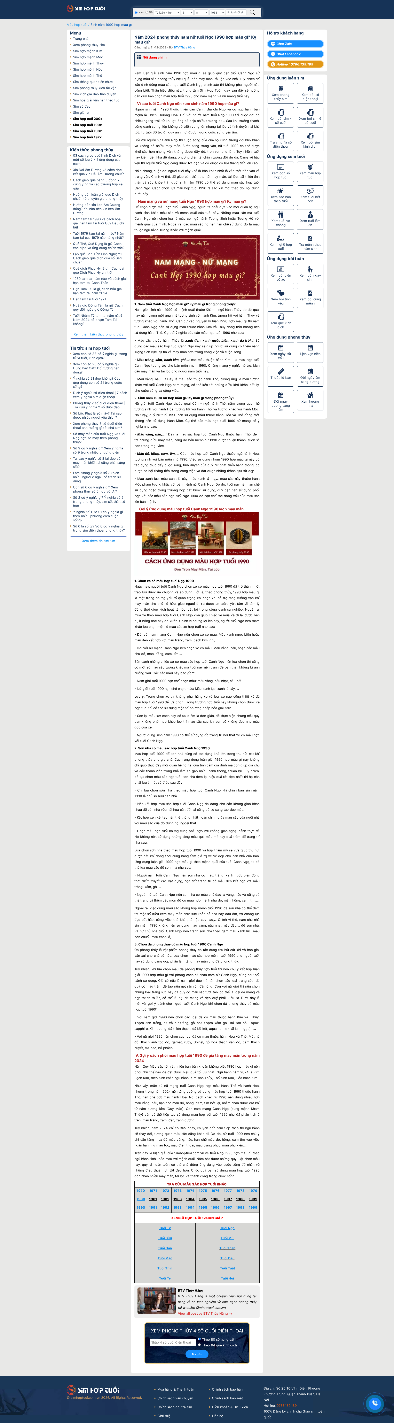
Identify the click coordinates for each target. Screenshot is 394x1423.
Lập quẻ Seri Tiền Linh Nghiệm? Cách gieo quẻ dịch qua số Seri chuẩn (97, 258)
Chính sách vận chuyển (175, 1398)
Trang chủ (80, 39)
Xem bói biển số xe (281, 277)
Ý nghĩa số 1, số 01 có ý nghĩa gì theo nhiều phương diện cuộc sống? (98, 516)
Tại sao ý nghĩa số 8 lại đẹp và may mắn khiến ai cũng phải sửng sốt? (99, 462)
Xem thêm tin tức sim (98, 541)
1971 (153, 1191)
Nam (141, 12)
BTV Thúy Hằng (184, 47)
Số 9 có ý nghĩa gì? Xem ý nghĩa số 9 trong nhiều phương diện (98, 450)
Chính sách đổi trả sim (174, 1407)
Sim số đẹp (81, 106)
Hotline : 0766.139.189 (294, 64)
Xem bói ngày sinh (310, 277)
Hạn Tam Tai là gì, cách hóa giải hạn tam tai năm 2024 (98, 291)
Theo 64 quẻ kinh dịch (219, 1345)
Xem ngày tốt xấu (280, 356)
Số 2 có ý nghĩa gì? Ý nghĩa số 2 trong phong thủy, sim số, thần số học (99, 501)
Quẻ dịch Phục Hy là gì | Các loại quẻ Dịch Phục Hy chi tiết (98, 270)
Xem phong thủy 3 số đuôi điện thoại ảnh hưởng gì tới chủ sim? (97, 426)
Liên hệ (217, 1416)
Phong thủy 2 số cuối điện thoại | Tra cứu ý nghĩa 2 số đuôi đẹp (99, 405)
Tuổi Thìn (164, 1268)
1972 (165, 1191)
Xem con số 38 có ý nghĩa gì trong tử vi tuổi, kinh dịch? (100, 356)
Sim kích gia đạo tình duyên (94, 94)
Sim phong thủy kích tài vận (94, 88)
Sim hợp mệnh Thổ (87, 76)
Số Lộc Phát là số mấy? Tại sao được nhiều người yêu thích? (97, 415)
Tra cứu (197, 1354)
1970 (141, 1191)
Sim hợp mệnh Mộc (88, 57)
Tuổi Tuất (227, 1268)
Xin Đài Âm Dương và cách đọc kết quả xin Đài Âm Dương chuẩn (98, 172)
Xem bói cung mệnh (310, 301)
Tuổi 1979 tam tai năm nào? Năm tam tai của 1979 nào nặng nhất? (98, 235)
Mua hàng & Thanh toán (175, 1389)
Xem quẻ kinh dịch (280, 325)
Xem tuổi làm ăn (310, 223)
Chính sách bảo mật (227, 1398)
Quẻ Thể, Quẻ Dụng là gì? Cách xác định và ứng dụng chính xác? (98, 246)
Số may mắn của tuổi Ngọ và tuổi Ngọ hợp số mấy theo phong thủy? (99, 438)
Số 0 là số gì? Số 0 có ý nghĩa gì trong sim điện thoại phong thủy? (99, 528)
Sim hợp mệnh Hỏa (88, 69)
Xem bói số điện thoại (310, 97)
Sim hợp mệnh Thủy (88, 63)
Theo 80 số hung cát (218, 1339)
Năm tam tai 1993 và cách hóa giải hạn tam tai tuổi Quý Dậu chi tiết (98, 223)
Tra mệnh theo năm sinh (310, 246)
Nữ (151, 12)
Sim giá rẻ (81, 112)
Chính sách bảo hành (228, 1389)
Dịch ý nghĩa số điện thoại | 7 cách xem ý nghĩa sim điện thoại (100, 395)
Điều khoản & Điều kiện (230, 1407)
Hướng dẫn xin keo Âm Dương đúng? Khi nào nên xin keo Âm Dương (96, 209)
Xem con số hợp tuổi (281, 175)
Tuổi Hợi (227, 1278)
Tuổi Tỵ (165, 1278)
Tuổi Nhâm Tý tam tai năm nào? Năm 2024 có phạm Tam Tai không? (97, 320)
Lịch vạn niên (310, 354)
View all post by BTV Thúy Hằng (203, 1313)
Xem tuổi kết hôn (310, 199)
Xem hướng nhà (310, 403)
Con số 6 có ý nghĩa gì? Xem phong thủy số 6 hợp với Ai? (95, 489)
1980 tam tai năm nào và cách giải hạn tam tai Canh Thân (100, 281)
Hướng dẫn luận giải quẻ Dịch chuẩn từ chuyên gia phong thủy (98, 196)
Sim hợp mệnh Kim (87, 51)
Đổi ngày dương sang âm (280, 405)
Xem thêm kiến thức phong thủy (98, 334)
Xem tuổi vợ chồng (280, 223)
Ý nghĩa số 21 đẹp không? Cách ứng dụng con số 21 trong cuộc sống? (97, 382)
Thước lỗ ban (280, 378)
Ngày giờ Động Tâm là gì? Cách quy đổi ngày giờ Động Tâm (98, 307)
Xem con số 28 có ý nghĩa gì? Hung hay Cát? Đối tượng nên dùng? (96, 368)
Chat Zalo (284, 44)
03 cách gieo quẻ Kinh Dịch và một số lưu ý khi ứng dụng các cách (97, 159)
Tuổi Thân (227, 1248)
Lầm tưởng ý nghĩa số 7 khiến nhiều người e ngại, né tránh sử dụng (97, 477)
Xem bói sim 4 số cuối (281, 120)
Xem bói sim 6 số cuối (310, 120)
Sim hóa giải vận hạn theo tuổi (96, 100)
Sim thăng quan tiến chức (93, 82)
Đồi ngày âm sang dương (310, 380)
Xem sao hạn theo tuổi (281, 199)
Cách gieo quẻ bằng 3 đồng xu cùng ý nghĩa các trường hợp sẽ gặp (98, 184)
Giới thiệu (164, 1416)
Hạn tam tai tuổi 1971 (89, 299)
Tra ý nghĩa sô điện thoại (281, 144)
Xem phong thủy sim (89, 45)
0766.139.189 (287, 1405)
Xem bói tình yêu (281, 301)
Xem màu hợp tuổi (310, 175)
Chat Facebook (288, 54)
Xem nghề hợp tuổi (281, 246)
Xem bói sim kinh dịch (310, 144)
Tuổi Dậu (227, 1258)
